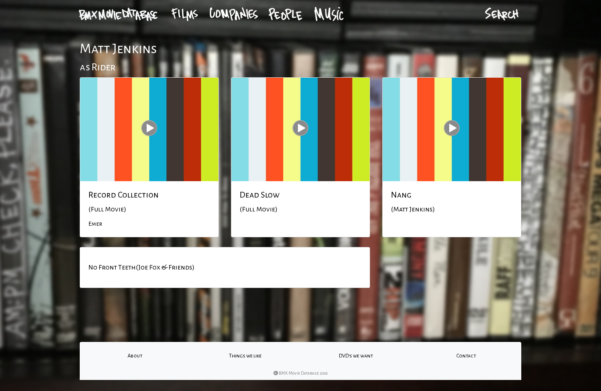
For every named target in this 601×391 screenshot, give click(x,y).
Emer (95, 223)
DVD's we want (356, 356)
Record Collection (123, 194)
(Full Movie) (107, 209)
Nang (401, 194)
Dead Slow (260, 194)
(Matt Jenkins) (413, 209)
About (135, 356)
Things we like (245, 356)
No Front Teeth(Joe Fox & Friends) (141, 267)
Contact (466, 356)
